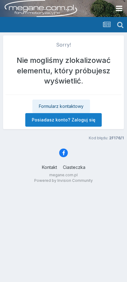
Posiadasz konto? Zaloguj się (63, 119)
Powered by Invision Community (63, 180)
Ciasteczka (74, 167)
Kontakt (49, 167)
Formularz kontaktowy (61, 106)
